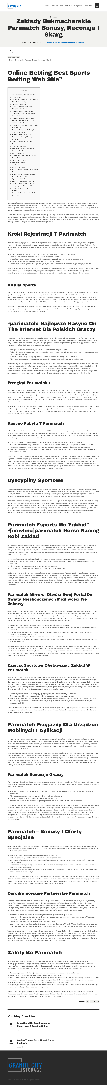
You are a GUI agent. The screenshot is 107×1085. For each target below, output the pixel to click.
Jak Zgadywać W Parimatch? (22, 186)
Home (24, 42)
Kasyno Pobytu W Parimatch (22, 106)
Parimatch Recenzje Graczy (22, 134)
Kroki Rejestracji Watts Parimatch (24, 95)
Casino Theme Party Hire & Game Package (35, 1041)
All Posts (34, 42)
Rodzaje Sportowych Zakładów (23, 148)
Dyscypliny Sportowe (19, 109)
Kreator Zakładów (18, 153)
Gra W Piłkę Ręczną (19, 160)
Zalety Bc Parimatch (19, 146)
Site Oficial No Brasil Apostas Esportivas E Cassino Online (33, 1024)
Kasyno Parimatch (18, 167)
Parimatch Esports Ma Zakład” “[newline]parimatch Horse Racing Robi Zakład (24, 113)
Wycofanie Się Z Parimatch (21, 179)
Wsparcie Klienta (18, 151)
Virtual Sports (16, 97)
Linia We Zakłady (18, 165)
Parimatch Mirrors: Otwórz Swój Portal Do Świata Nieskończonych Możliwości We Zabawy (24, 120)
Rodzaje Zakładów (18, 162)
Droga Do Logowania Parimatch (23, 181)
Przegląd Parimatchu (19, 104)
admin (54, 17)
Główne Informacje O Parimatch (23, 183)
